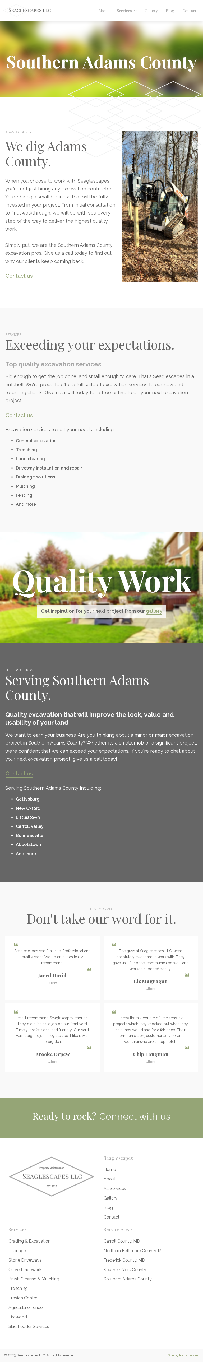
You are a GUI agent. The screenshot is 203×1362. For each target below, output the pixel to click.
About (103, 10)
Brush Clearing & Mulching (33, 1278)
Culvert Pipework (24, 1269)
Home (110, 1169)
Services (124, 10)
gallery (154, 611)
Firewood (17, 1316)
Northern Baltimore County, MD (134, 1250)
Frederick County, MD (124, 1260)
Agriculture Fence (25, 1307)
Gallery (151, 10)
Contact (189, 10)
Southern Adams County (128, 1278)
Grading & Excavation (29, 1241)
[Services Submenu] (136, 11)
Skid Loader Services (28, 1326)
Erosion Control (23, 1297)
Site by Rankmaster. (183, 1355)
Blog (170, 10)
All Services (115, 1188)
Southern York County (125, 1269)
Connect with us (134, 1116)
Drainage (17, 1250)
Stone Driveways (24, 1260)
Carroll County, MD (122, 1241)
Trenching (18, 1288)
